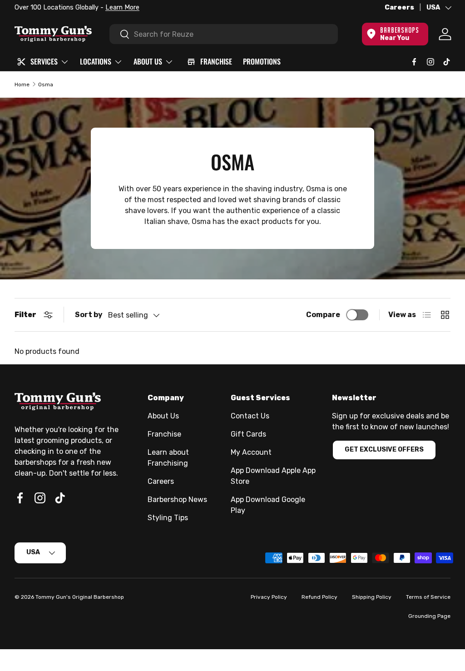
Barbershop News (177, 499)
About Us (163, 416)
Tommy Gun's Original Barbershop (79, 597)
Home (22, 84)
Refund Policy (319, 597)
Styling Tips (168, 517)
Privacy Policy (269, 597)
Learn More (122, 7)
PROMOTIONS (262, 61)
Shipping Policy (371, 597)
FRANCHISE (216, 61)
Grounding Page (429, 616)
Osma (45, 84)
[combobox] (223, 34)
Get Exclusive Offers (384, 449)
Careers (399, 7)
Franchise (164, 434)
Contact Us (250, 416)
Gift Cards (248, 434)
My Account (251, 452)
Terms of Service (428, 597)
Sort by (89, 314)
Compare (323, 314)
